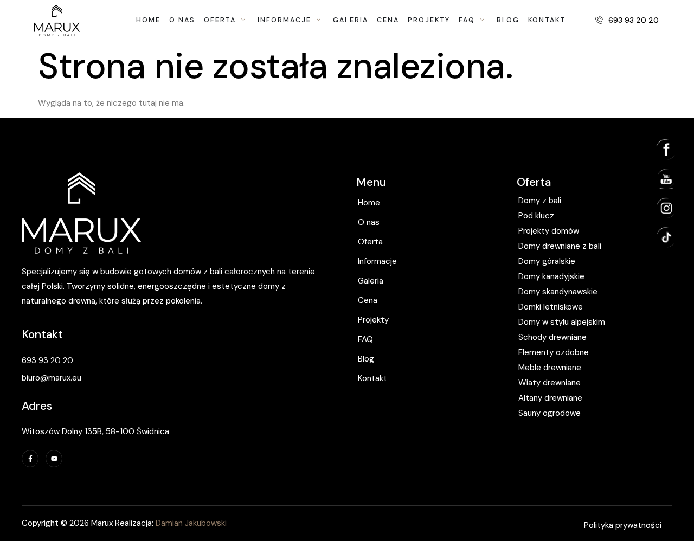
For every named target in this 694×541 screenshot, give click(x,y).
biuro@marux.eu (51, 377)
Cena (367, 300)
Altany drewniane (550, 397)
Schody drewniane (552, 337)
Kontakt (372, 378)
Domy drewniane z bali (559, 246)
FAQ (365, 339)
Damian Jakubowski (190, 523)
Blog (366, 358)
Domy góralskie (546, 261)
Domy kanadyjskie (551, 276)
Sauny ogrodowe (549, 413)
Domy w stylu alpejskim (561, 322)
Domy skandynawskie (557, 291)
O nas (369, 222)
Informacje (377, 261)
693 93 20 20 (47, 360)
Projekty (373, 319)
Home (369, 202)
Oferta (370, 241)
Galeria (370, 280)
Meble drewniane (549, 367)
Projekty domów (548, 231)
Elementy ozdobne (553, 352)
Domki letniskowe (550, 306)
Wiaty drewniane (549, 382)
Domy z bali (539, 200)
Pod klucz (536, 215)
